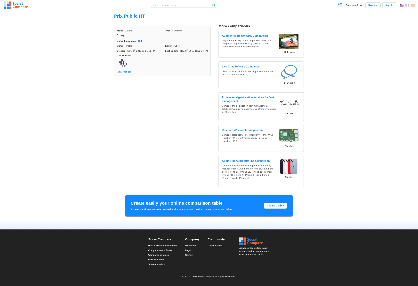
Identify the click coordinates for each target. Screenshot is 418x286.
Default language (126, 41)
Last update (171, 51)
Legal (188, 250)
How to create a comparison (162, 245)
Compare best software (160, 250)
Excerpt (121, 35)
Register (373, 5)
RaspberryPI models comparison (242, 130)
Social (254, 241)
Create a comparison (340, 5)
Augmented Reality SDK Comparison (245, 35)
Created (121, 51)
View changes (124, 71)
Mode (120, 30)
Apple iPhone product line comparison (246, 161)
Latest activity (215, 245)
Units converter (156, 259)
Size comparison (156, 264)
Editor (168, 45)
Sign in (389, 5)
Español (413, 5)
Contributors (124, 55)
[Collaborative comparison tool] (16, 5)
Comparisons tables (158, 255)
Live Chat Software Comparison (241, 66)
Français (407, 5)
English (402, 5)
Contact (189, 255)
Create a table (275, 205)
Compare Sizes (354, 5)
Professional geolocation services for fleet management (248, 99)
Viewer (120, 45)
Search (213, 5)
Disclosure (190, 245)
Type (167, 30)
